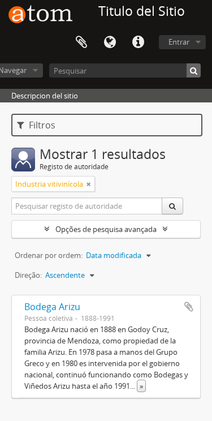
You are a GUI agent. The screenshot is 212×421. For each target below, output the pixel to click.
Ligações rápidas (138, 42)
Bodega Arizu (52, 306)
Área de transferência (81, 42)
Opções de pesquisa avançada (106, 229)
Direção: (28, 275)
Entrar (178, 42)
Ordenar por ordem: (49, 255)
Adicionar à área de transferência (188, 306)
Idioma (110, 42)
